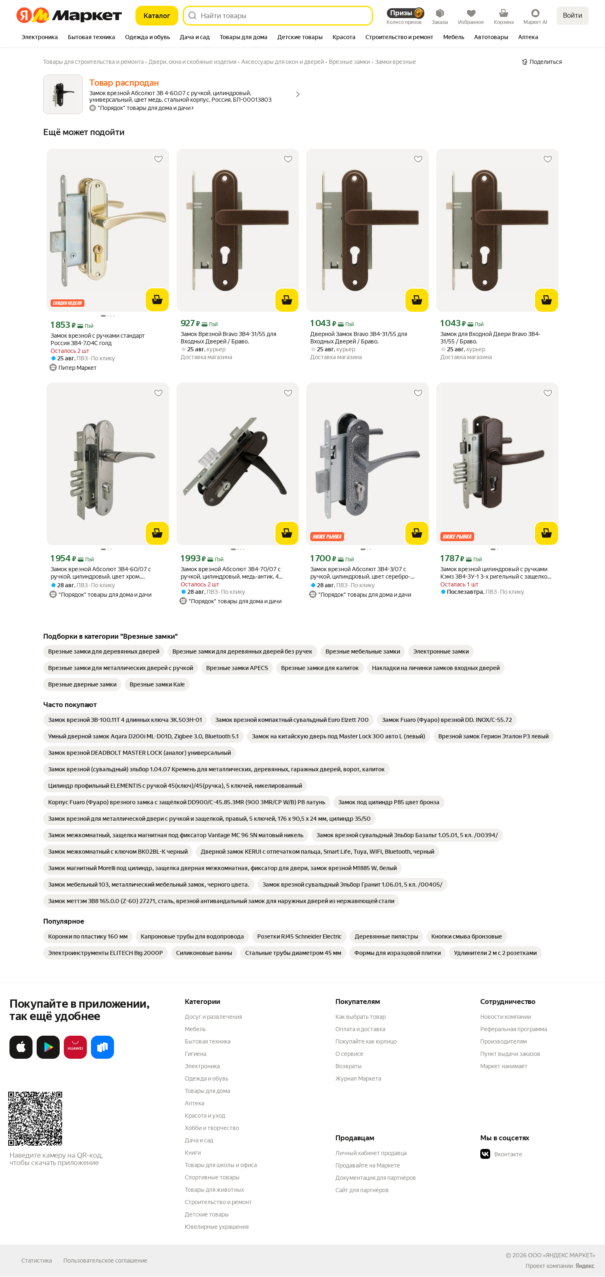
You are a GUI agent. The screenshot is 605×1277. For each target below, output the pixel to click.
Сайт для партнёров (362, 1190)
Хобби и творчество (212, 1128)
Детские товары (207, 1214)
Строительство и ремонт (218, 1202)
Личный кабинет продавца (371, 1153)
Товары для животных (214, 1189)
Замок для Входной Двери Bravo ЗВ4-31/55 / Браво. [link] (490, 338)
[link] (103, 651)
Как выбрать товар (360, 1016)
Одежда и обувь (206, 1078)
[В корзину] (157, 299)
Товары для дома (207, 1091)
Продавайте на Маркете (367, 1165)
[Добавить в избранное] (158, 159)
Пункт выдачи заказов (510, 1054)
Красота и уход (205, 1115)
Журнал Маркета (358, 1078)
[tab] (39, 38)
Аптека (194, 1103)
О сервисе (349, 1054)
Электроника (202, 1066)
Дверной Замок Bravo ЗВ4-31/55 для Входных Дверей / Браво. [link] (358, 338)
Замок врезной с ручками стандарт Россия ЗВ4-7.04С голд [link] (98, 339)
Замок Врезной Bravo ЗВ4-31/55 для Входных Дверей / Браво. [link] (228, 338)
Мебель (195, 1029)
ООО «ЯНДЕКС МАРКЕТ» (561, 1255)
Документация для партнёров (375, 1177)
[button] (538, 1154)
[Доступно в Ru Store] (102, 1057)
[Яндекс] (585, 1266)
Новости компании (505, 1016)
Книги (193, 1152)
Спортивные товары (212, 1177)
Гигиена (195, 1054)
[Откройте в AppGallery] (75, 1057)
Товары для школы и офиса (221, 1165)
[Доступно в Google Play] (48, 1057)
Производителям (503, 1041)
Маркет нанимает (504, 1066)
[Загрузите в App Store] (21, 1057)
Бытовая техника (207, 1041)
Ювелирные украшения (217, 1226)
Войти (572, 15)
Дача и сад (199, 1140)
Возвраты (348, 1066)
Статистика (36, 1260)
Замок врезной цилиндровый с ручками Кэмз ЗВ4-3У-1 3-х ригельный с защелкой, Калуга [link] (496, 573)
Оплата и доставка (360, 1029)
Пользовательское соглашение (105, 1260)
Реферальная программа (513, 1029)
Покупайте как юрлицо (366, 1041)
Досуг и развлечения (213, 1016)
